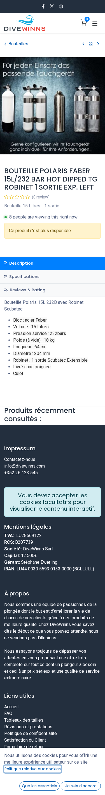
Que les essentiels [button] (39, 786)
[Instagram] (61, 6)
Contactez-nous (19, 459)
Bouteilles (18, 43)
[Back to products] (90, 44)
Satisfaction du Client (25, 740)
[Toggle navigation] (95, 23)
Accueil (11, 706)
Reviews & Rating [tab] (27, 290)
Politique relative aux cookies (32, 769)
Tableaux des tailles (23, 720)
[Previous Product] (83, 44)
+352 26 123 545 (21, 472)
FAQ (8, 713)
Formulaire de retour (24, 746)
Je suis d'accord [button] (81, 786)
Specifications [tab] (23, 276)
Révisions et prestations (28, 726)
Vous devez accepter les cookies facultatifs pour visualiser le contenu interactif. (52, 502)
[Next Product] (98, 44)
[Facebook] (43, 6)
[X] (51, 6)
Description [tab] (20, 263)
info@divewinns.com (24, 466)
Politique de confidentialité (30, 733)
